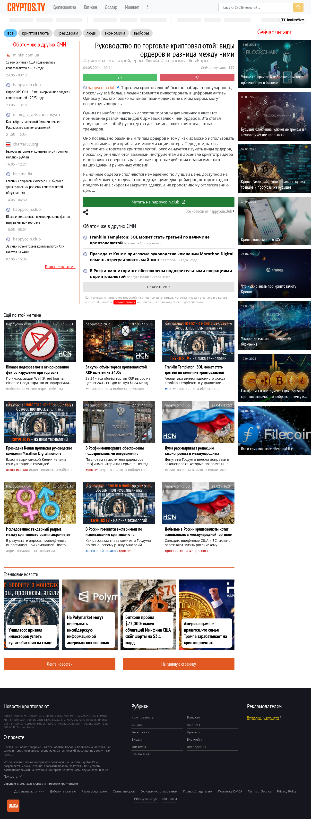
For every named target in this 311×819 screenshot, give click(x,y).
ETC (63, 719)
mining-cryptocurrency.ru (36, 114)
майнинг (66, 469)
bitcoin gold (101, 723)
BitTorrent (19, 727)
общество (16, 388)
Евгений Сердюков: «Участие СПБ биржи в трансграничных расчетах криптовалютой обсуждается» (34, 186)
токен (32, 388)
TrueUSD (86, 723)
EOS (41, 716)
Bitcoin (8, 716)
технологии (45, 550)
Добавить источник (29, 791)
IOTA (93, 716)
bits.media (22, 173)
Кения (23, 469)
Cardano (30, 723)
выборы (141, 33)
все (10, 33)
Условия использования (159, 791)
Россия (93, 469)
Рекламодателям (94, 791)
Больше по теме (60, 266)
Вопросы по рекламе (263, 717)
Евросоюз (199, 550)
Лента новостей (59, 664)
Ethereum (20, 716)
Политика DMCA (230, 791)
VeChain (79, 719)
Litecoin (32, 716)
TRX (77, 716)
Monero (69, 716)
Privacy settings (145, 798)
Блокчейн (194, 739)
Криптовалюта (64, 7)
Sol (169, 388)
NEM (47, 719)
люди (91, 33)
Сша (11, 469)
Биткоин (90, 7)
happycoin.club (27, 84)
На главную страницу (178, 664)
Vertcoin (91, 719)
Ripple (49, 716)
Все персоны (196, 747)
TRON (58, 716)
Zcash (84, 716)
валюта (200, 469)
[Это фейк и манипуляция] (197, 77)
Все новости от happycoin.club (209, 211)
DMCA (13, 805)
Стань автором (124, 791)
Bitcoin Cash (18, 719)
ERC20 (55, 719)
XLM (69, 719)
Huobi (41, 723)
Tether (31, 719)
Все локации (140, 754)
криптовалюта (35, 33)
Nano (30, 727)
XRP (6, 719)
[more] (147, 7)
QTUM (8, 727)
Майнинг (132, 7)
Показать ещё (158, 287)
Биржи (136, 739)
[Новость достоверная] (120, 77)
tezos (49, 723)
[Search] (298, 7)
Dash (39, 719)
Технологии (140, 732)
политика (218, 469)
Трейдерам (67, 33)
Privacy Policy (287, 791)
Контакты (169, 798)
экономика (115, 33)
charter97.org (25, 144)
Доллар (111, 7)
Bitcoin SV (17, 723)
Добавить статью (63, 791)
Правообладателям (197, 791)
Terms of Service (259, 791)
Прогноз (193, 732)
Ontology (60, 723)
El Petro (102, 716)
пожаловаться (125, 302)
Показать (11, 776)
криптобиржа (51, 388)
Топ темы (138, 747)
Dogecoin (74, 723)
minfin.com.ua (26, 55)
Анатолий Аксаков (103, 550)
